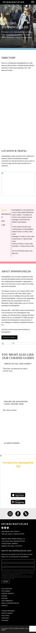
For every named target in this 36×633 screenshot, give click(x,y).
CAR (3, 225)
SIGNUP (5, 581)
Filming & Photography (7, 610)
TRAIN (4, 210)
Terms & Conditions (6, 613)
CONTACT (4, 605)
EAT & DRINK (5, 591)
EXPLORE (4, 598)
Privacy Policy (5, 615)
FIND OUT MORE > (9, 337)
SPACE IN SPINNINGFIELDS (10, 603)
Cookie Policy (5, 618)
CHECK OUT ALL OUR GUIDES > (18, 364)
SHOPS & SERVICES (7, 593)
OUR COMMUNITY (7, 600)
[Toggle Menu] (32, 2)
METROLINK (5, 215)
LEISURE (4, 596)
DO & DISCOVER (6, 588)
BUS (3, 221)
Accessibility (4, 620)
